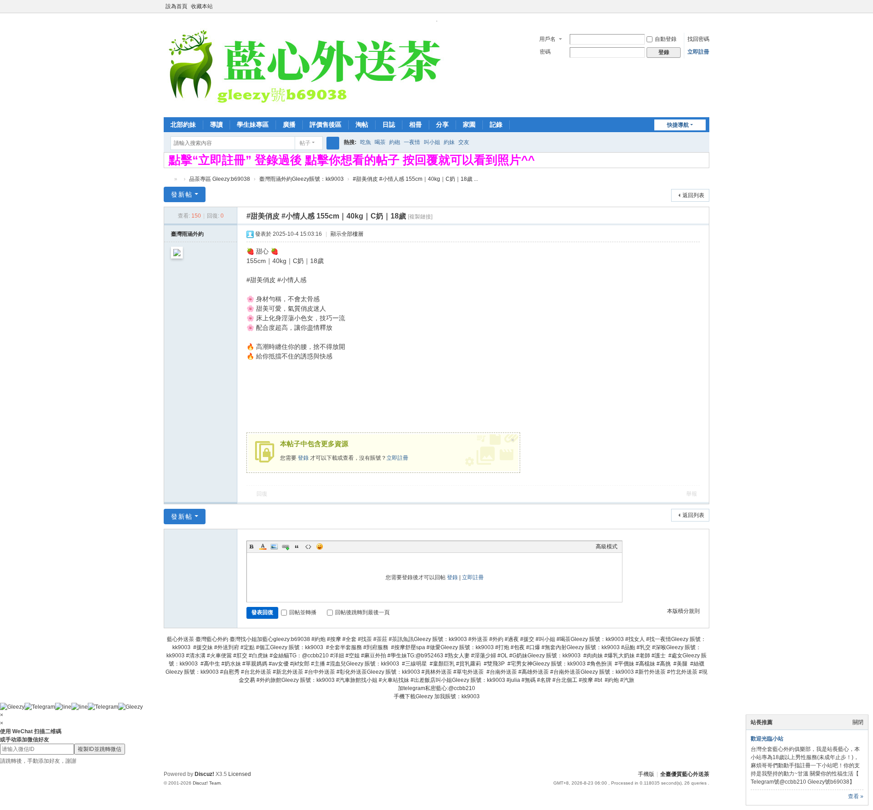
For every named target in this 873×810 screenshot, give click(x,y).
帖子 (305, 143)
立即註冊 (698, 52)
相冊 (415, 124)
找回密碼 (698, 39)
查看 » (855, 796)
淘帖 (362, 124)
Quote (296, 546)
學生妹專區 (253, 124)
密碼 (545, 52)
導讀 (216, 124)
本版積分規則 (683, 611)
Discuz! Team (207, 782)
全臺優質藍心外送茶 (167, 179)
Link (285, 546)
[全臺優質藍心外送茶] (304, 69)
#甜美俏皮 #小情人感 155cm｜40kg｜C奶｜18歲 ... (415, 179)
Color (262, 546)
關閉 (858, 722)
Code (308, 546)
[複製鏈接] (420, 217)
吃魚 (365, 142)
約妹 (449, 142)
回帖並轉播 (302, 612)
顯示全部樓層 (347, 234)
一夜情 (412, 142)
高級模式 (606, 546)
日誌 (388, 124)
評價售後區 (325, 124)
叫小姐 (432, 142)
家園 (469, 124)
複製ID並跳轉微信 (99, 749)
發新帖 (182, 194)
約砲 (394, 142)
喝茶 (380, 142)
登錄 (303, 458)
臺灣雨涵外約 (187, 234)
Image (274, 546)
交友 (463, 142)
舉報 (691, 494)
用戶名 (547, 39)
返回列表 (693, 195)
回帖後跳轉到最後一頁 (362, 612)
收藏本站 (202, 6)
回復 (261, 494)
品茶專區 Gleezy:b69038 (219, 179)
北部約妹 (183, 124)
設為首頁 (176, 6)
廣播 (289, 124)
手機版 (646, 774)
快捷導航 (678, 125)
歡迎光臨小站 (767, 738)
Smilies (319, 546)
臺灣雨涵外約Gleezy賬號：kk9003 (301, 179)
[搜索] (332, 143)
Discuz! (204, 774)
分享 (442, 124)
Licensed (239, 774)
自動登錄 (666, 39)
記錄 (496, 124)
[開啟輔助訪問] (696, 6)
